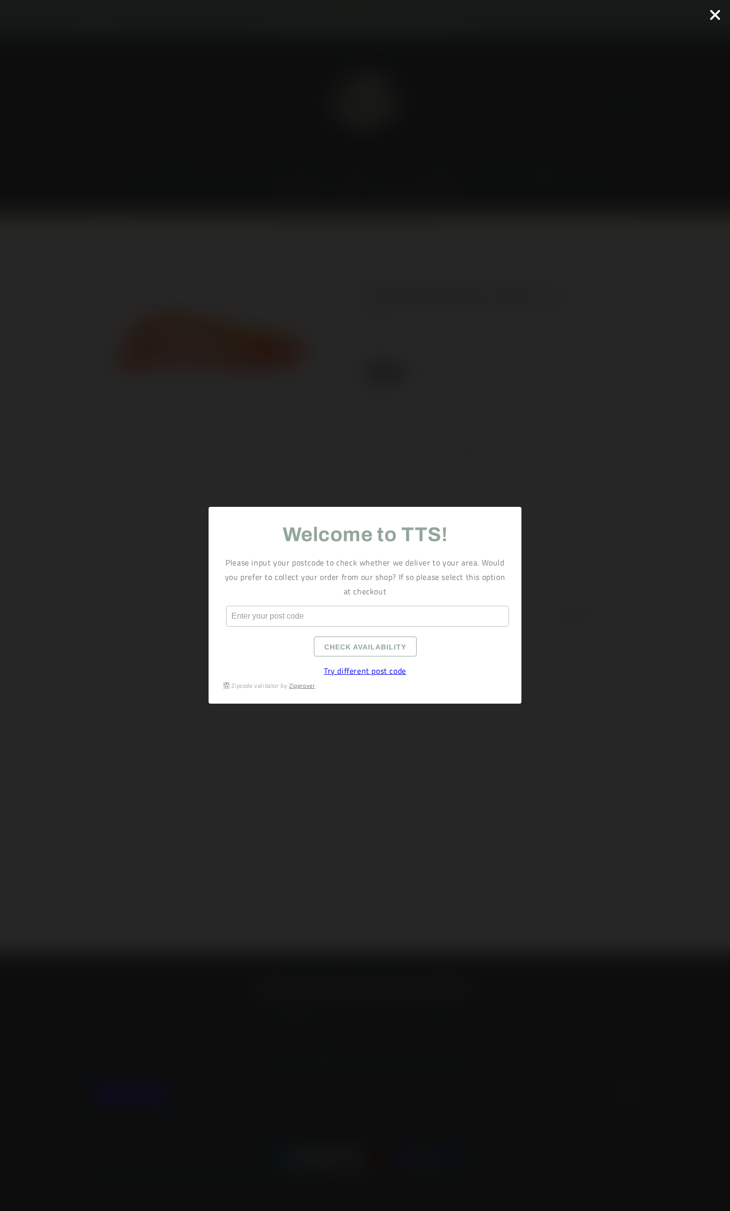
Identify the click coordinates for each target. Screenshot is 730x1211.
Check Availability (365, 647)
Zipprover (302, 685)
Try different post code (365, 671)
